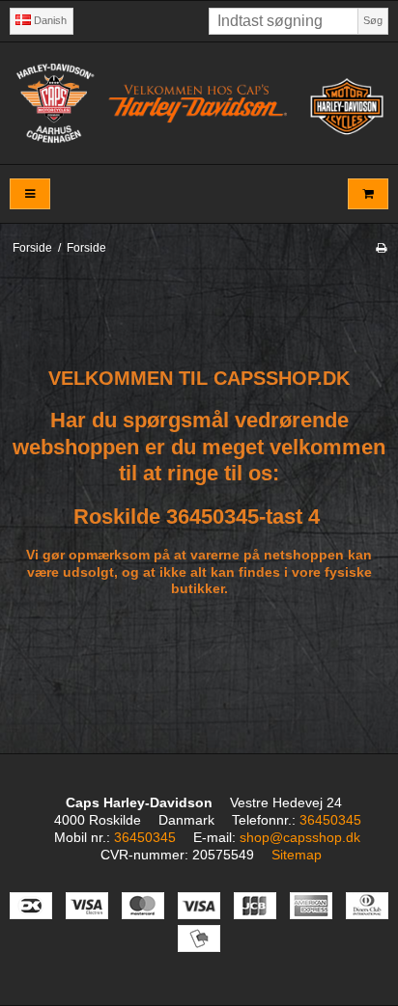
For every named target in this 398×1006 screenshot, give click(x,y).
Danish (49, 20)
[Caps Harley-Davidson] (199, 103)
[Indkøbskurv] (368, 194)
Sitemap (296, 854)
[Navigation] (30, 194)
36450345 (330, 820)
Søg (373, 20)
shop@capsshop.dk (300, 837)
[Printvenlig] (381, 248)
